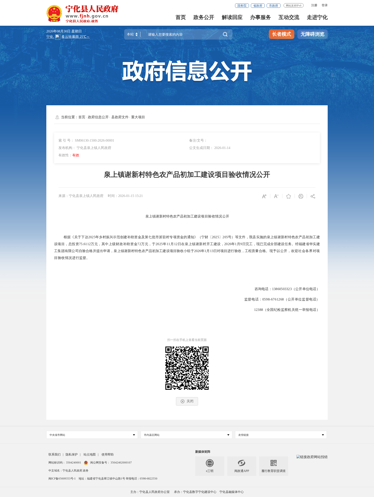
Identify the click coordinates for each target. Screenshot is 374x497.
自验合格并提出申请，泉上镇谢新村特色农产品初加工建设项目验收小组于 (136, 251)
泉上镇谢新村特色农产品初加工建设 (173, 216)
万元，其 (98, 244)
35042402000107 (121, 462)
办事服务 (260, 17)
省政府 (257, 5)
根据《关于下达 (76, 237)
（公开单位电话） (306, 289)
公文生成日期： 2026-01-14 (209, 148)
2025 (159, 244)
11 (168, 244)
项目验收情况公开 (215, 216)
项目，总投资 (68, 244)
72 (139, 244)
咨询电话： (263, 289)
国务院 (242, 5)
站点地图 (90, 454)
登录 (325, 5)
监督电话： (253, 299)
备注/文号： (198, 140)
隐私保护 (72, 454)
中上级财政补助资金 (121, 244)
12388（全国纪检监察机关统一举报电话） (287, 310)
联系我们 (54, 454)
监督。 (84, 258)
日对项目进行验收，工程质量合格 (239, 251)
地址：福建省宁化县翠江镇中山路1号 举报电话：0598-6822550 (118, 478)
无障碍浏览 (312, 34)
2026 (227, 244)
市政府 (273, 5)
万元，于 (148, 244)
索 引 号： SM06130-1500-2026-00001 (86, 140)
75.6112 (85, 244)
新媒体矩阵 (202, 451)
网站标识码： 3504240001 (65, 462)
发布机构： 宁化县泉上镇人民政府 (84, 148)
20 (196, 251)
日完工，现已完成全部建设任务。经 (270, 244)
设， (220, 244)
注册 (314, 5)
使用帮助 (108, 454)
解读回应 (232, 17)
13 (211, 251)
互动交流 (289, 17)
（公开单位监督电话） (302, 299)
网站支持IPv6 (293, 5)
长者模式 (281, 34)
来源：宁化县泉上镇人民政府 (80, 196)
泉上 (188, 244)
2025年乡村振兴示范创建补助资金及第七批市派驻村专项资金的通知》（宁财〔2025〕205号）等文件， (168, 237)
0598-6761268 (273, 299)
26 (199, 251)
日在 (181, 244)
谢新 (199, 244)
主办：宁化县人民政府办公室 (150, 492)
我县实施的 (258, 237)
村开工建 (210, 244)
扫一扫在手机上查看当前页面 (187, 340)
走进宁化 (317, 17)
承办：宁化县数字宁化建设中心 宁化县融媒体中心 (209, 492)
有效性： (68, 155)
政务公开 (203, 17)
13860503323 (282, 289)
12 (176, 244)
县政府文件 (120, 117)
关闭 (190, 401)
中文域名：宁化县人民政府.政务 (68, 470)
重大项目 (138, 117)
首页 (181, 17)
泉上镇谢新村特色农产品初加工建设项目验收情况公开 (187, 174)
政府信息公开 (98, 117)
